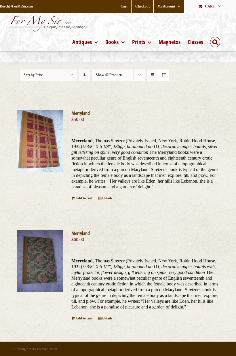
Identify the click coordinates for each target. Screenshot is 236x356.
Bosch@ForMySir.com (16, 6)
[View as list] (164, 75)
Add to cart (83, 198)
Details (107, 198)
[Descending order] (84, 75)
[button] (215, 41)
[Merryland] (40, 141)
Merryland (80, 113)
